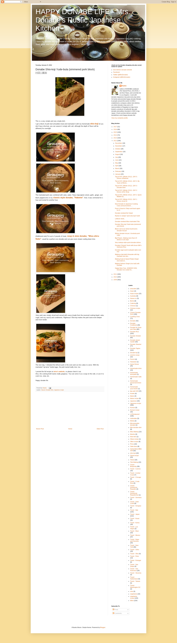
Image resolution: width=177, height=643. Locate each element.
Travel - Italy (134, 510)
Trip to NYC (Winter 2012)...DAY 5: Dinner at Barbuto (126, 177)
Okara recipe (134, 439)
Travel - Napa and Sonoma (134, 540)
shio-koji (94, 123)
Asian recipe (134, 293)
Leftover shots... (120, 219)
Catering (133, 303)
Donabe (132, 321)
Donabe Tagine (135, 348)
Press (132, 444)
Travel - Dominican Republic (133, 487)
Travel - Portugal (135, 560)
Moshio (132, 434)
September (119, 151)
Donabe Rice (134, 332)
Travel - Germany (135, 497)
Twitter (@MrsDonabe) (120, 75)
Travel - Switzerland (134, 578)
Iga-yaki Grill (134, 391)
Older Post (100, 429)
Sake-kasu (133, 446)
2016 (115, 129)
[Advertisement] (70, 410)
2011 (115, 274)
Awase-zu (133, 298)
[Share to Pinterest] (46, 73)
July (116, 157)
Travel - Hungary (135, 506)
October (118, 149)
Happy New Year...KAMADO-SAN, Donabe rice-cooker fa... (126, 269)
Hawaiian (133, 362)
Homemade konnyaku (134, 373)
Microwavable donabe (134, 424)
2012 (115, 140)
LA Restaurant (134, 414)
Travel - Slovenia (135, 573)
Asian (132, 291)
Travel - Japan (135, 514)
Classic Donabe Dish (47, 390)
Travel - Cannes (135, 469)
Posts (116, 609)
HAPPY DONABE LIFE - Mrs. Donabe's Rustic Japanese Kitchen (83, 20)
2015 (115, 132)
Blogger (102, 627)
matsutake (133, 418)
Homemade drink (135, 368)
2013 (115, 138)
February (118, 171)
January (118, 174)
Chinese (133, 306)
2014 (115, 135)
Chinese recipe (135, 308)
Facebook (116, 72)
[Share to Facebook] (43, 73)
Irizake (132, 393)
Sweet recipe (134, 455)
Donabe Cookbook (133, 324)
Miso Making (134, 432)
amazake (133, 289)
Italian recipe (134, 398)
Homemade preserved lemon (135, 382)
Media (132, 421)
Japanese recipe (59, 390)
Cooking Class (135, 316)
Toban (132, 460)
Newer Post (40, 429)
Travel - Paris (134, 556)
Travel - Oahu (134, 549)
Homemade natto (135, 377)
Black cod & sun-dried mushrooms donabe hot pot (126, 229)
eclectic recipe (135, 355)
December (118, 143)
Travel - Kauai (134, 518)
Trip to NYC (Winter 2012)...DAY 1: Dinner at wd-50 (126, 200)
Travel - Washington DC (135, 586)
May (116, 163)
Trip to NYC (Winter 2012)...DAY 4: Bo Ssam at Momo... (127, 182)
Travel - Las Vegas (134, 527)
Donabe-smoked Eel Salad (124, 213)
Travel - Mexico (135, 535)
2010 (115, 277)
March (117, 168)
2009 (115, 280)
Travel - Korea (134, 523)
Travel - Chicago (135, 477)
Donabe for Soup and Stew (135, 328)
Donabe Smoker (135, 336)
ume (131, 591)
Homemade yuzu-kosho (134, 387)
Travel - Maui (134, 531)
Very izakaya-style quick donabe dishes (128, 242)
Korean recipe (134, 410)
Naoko (124, 86)
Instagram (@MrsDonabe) (121, 77)
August (117, 154)
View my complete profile (119, 118)
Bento (132, 301)
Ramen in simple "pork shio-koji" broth (127, 216)
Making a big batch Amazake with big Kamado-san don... (127, 255)
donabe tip (133, 352)
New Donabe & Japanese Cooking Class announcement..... (126, 204)
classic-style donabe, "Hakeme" (68, 197)
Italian (132, 396)
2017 (115, 127)
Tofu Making (134, 462)
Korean (132, 407)
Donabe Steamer (135, 344)
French (132, 359)
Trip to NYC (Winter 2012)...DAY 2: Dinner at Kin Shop (126, 191)
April (117, 166)
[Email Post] (49, 388)
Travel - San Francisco (134, 569)
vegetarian (133, 594)
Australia (133, 296)
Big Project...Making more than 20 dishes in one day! (126, 239)
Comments (118, 613)
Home (70, 429)
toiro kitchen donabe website (122, 70)
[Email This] (36, 73)
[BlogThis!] (39, 73)
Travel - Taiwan (135, 581)
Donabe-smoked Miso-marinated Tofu (127, 221)
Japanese (133, 401)
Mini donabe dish (135, 427)
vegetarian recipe (133, 597)
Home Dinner (134, 364)
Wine (132, 600)
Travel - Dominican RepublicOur (134, 493)
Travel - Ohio (134, 554)
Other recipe (134, 441)
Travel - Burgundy (133, 465)
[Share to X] (41, 73)
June (117, 160)
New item (133, 437)
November (118, 146)
